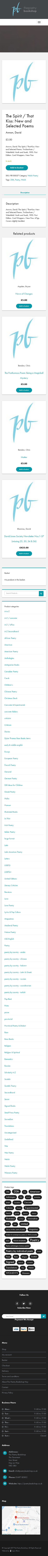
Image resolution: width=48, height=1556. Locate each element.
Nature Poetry (10, 932)
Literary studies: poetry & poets (15, 1229)
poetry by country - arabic (14, 952)
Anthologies (9, 658)
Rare (6, 1032)
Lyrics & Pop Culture (12, 912)
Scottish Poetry (10, 1086)
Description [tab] (25, 192)
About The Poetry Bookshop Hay (15, 1381)
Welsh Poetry (33, 175)
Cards (6, 678)
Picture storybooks (20, 1240)
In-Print (7, 818)
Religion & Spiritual (12, 1052)
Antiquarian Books (11, 665)
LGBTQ (7, 865)
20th (12, 179)
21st (24, 1192)
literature (8, 892)
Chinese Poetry (10, 691)
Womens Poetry (10, 1172)
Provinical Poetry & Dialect (15, 1025)
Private (39, 1251)
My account (7, 1354)
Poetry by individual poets (19, 1251)
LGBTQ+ (7, 872)
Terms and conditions (10, 1376)
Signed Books (9, 1106)
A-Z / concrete (10, 618)
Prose (8, 1256)
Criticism (7, 725)
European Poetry (11, 758)
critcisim (7, 718)
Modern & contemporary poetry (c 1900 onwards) (21, 1235)
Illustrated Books (11, 812)
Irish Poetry (8, 825)
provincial (8, 1019)
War (6, 1146)
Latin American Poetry (13, 852)
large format (9, 838)
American (8, 644)
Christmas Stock (10, 698)
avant (8, 1202)
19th (7, 1192)
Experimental (31, 1207)
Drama (19, 1208)
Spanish (20, 1262)
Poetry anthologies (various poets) (17, 1246)
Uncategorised (10, 1132)
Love (6, 898)
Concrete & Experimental (14, 705)
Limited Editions (10, 878)
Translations (9, 1126)
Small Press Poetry (11, 1112)
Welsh (23, 179)
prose (6, 1012)
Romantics (8, 1059)
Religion (7, 1045)
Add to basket (16, 167)
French (8, 1213)
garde (17, 1213)
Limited (24, 1224)
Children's (8, 685)
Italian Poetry (9, 832)
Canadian (17, 1203)
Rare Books (9, 1039)
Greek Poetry (9, 791)
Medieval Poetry (11, 925)
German (25, 1213)
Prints (6, 1005)
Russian (7, 1065)
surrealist (30, 1262)
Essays (7, 751)
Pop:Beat (8, 999)
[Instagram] (30, 1303)
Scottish (7, 1079)
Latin (6, 845)
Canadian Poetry (11, 671)
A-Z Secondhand (11, 631)
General (7, 771)
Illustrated (10, 1218)
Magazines (9, 918)
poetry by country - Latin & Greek (18, 972)
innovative (33, 1218)
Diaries (7, 731)
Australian (37, 1197)
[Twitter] (24, 1303)
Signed (10, 1262)
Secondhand (9, 1092)
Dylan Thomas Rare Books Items (17, 738)
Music (7, 1241)
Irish (7, 1224)
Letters (7, 858)
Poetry (17, 179)
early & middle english (13, 745)
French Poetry (10, 765)
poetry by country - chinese (15, 959)
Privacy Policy (7, 1392)
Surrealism (8, 1119)
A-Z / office (9, 624)
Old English (9, 939)
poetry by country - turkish (14, 992)
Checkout (6, 1365)
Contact (5, 1387)
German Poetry (10, 778)
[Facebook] (17, 1303)
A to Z (6, 611)
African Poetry (10, 638)
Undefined (8, 1139)
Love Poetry (9, 905)
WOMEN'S (12, 1273)
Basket (4, 1360)
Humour (7, 805)
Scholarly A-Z (10, 1072)
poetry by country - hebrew (15, 965)
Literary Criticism (11, 885)
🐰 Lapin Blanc (15, 1551)
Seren (6, 1099)
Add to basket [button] (24, 306)
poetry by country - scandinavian (17, 985)
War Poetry (9, 1152)
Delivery (5, 1371)
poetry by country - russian (15, 979)
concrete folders (11, 711)
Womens (25, 1273)
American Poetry (11, 651)
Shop (4, 1349)
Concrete (28, 1202)
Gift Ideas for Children (13, 785)
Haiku (6, 798)
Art (21, 1197)
